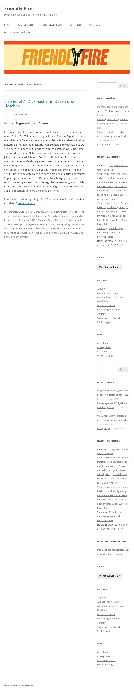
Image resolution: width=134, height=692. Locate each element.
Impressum (94, 24)
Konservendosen (38, 228)
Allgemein (102, 288)
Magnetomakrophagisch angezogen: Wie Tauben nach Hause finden (113, 111)
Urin (68, 232)
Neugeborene (64, 228)
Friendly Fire (18, 8)
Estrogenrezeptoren (34, 224)
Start (7, 24)
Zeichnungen (104, 322)
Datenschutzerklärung (17, 32)
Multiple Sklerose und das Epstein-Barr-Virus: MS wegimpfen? (112, 195)
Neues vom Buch (106, 305)
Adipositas (53, 215)
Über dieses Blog (52, 24)
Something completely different (67, 211)
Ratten (46, 232)
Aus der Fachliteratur (108, 292)
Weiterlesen (26, 203)
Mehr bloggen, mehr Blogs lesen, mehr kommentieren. (110, 232)
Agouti (75, 215)
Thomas (101, 228)
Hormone (24, 228)
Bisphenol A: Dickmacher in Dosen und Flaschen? (39, 103)
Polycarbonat (35, 232)
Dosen (51, 220)
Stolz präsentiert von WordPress (19, 685)
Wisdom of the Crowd (108, 318)
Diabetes (42, 220)
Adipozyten (65, 215)
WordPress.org (105, 355)
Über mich (75, 24)
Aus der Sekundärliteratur (110, 297)
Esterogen (18, 224)
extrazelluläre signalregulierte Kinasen (65, 224)
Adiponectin (40, 215)
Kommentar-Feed (106, 351)
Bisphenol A (25, 220)
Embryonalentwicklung (67, 220)
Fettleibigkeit (11, 228)
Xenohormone (20, 236)
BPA (34, 220)
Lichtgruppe (103, 144)
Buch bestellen (26, 24)
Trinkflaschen (58, 232)
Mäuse (52, 228)
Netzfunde (102, 301)
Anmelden (102, 343)
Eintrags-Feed (104, 347)
